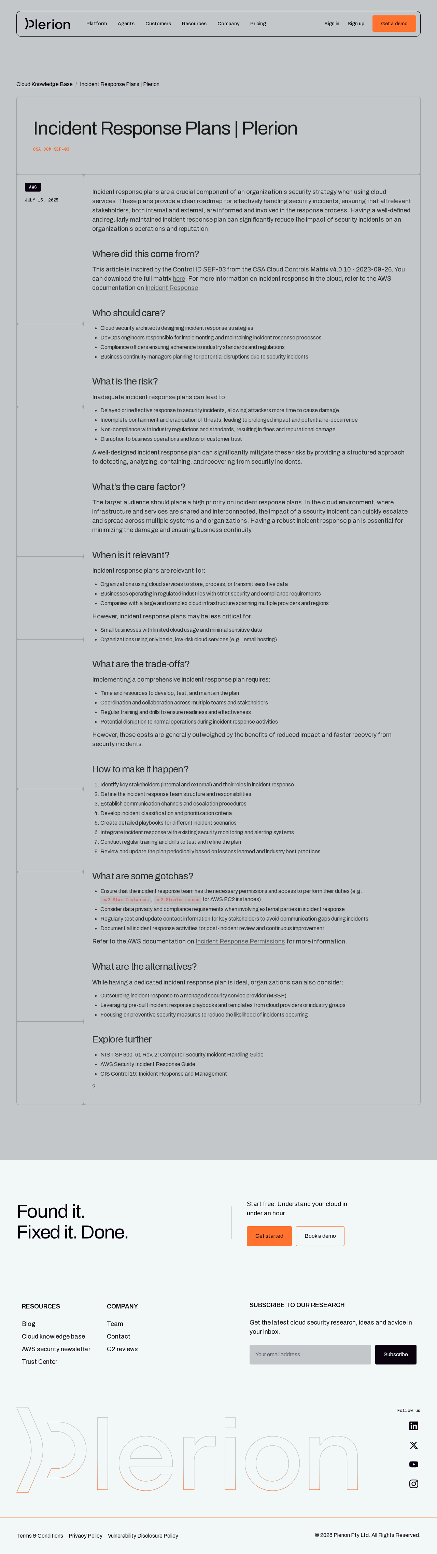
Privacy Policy (85, 1536)
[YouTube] (414, 1464)
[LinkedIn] (414, 1426)
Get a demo (394, 23)
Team (115, 1323)
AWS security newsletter (56, 1349)
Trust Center (39, 1361)
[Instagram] (414, 1483)
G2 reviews (122, 1349)
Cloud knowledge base (53, 1336)
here (179, 278)
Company (228, 24)
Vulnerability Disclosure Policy (143, 1536)
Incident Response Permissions (240, 941)
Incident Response (171, 287)
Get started (269, 1236)
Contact (118, 1336)
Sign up (356, 24)
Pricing (258, 24)
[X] (414, 1445)
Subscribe (396, 1354)
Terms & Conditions (39, 1536)
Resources (194, 24)
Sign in (331, 24)
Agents (126, 24)
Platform (96, 24)
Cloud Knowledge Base (44, 84)
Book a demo (320, 1236)
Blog (28, 1323)
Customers (158, 24)
